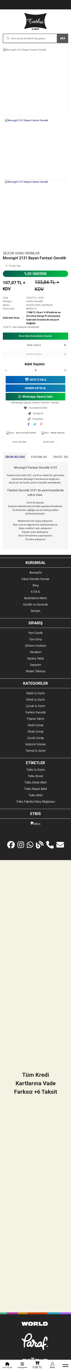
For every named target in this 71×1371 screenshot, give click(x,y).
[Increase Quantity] (65, 370)
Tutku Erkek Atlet (35, 782)
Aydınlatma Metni (35, 598)
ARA (62, 38)
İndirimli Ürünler (35, 744)
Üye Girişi (35, 639)
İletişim (35, 611)
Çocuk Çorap (35, 738)
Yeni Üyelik (35, 633)
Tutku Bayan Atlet (35, 789)
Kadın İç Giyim (35, 693)
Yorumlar (39, 457)
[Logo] (35, 21)
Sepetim (35, 665)
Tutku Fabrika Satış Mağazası (35, 801)
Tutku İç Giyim (36, 769)
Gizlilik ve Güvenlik (35, 604)
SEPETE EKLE (38, 379)
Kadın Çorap (36, 725)
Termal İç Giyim (36, 750)
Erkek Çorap (36, 731)
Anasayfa (35, 572)
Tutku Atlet (36, 795)
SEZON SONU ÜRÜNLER (21, 253)
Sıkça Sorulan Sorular (26, 433)
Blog (36, 585)
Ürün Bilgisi (15, 457)
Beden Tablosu (58, 433)
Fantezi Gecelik (34, 301)
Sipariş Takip (35, 658)
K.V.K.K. (35, 592)
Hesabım (35, 652)
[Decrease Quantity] (6, 370)
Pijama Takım (35, 719)
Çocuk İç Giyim (35, 706)
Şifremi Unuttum (35, 645)
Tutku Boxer (35, 776)
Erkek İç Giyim (35, 699)
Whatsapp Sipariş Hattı (37, 396)
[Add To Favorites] (35, 408)
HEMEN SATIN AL (35, 388)
